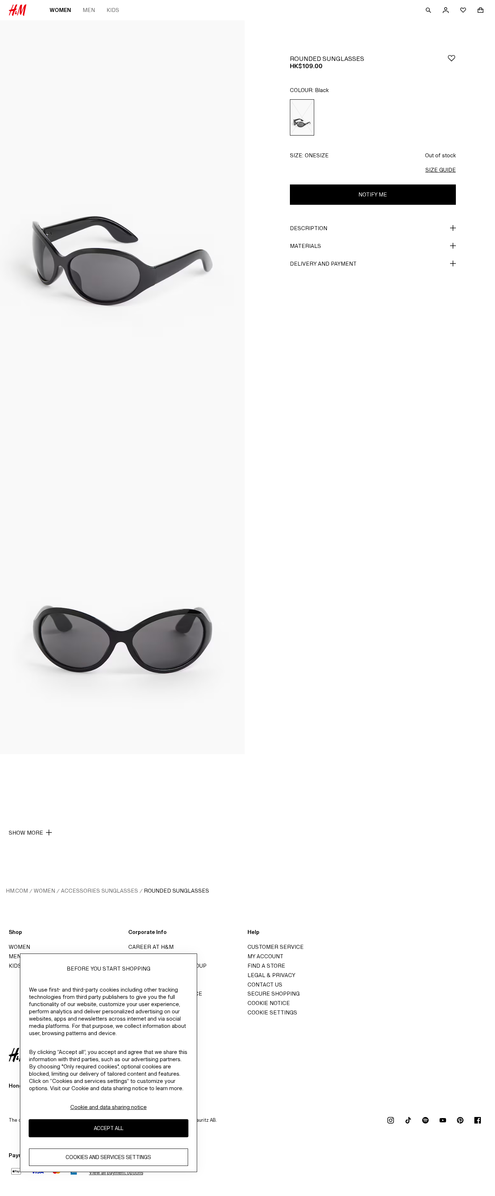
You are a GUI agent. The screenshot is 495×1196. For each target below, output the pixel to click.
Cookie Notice (269, 1003)
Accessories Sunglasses (99, 891)
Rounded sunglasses (176, 891)
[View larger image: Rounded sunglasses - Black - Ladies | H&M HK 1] (122, 203)
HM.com (17, 891)
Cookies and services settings (108, 1157)
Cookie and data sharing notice (108, 1107)
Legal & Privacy (271, 975)
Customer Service (276, 947)
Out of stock (440, 155)
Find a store (266, 966)
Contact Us (265, 984)
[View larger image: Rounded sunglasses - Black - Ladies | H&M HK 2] (122, 571)
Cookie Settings (272, 1012)
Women (60, 10)
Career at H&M (151, 947)
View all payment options (116, 1172)
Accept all (108, 1128)
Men (89, 10)
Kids (113, 10)
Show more (26, 833)
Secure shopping (274, 994)
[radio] (302, 117)
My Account (265, 956)
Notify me (372, 194)
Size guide (440, 170)
